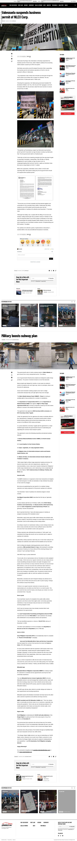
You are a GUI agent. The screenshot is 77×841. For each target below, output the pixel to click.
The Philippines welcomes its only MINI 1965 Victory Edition (50, 1)
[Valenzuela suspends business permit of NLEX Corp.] (24, 777)
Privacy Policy (38, 281)
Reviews (39, 822)
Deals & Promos (46, 778)
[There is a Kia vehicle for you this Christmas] (46, 777)
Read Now (35, 1)
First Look (15, 270)
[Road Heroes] (29, 801)
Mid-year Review (24, 822)
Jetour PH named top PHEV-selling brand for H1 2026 (70, 81)
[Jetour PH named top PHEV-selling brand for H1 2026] (62, 82)
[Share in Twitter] (11, 56)
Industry (39, 1)
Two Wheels (43, 825)
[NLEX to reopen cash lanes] (67, 315)
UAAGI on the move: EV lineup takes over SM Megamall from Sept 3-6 (70, 73)
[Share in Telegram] (11, 59)
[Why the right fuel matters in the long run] (62, 90)
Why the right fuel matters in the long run (70, 89)
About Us (14, 839)
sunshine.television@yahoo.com (41, 750)
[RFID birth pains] (10, 801)
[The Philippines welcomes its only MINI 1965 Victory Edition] (62, 60)
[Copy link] (11, 61)
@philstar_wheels (68, 97)
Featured (15, 1)
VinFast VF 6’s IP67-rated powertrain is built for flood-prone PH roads (71, 66)
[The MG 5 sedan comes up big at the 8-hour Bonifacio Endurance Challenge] (24, 291)
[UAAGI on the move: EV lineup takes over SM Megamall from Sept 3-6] (62, 75)
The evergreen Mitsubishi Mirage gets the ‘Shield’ (24, 1)
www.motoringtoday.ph (25, 752)
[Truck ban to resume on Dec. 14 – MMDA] (29, 315)
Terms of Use (43, 281)
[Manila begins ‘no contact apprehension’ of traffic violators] (10, 315)
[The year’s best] (67, 801)
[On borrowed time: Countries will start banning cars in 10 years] (48, 315)
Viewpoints (3, 339)
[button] (73, 1)
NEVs (34, 825)
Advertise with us (4, 839)
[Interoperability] (48, 801)
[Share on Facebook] (11, 53)
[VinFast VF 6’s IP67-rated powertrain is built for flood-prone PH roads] (62, 67)
